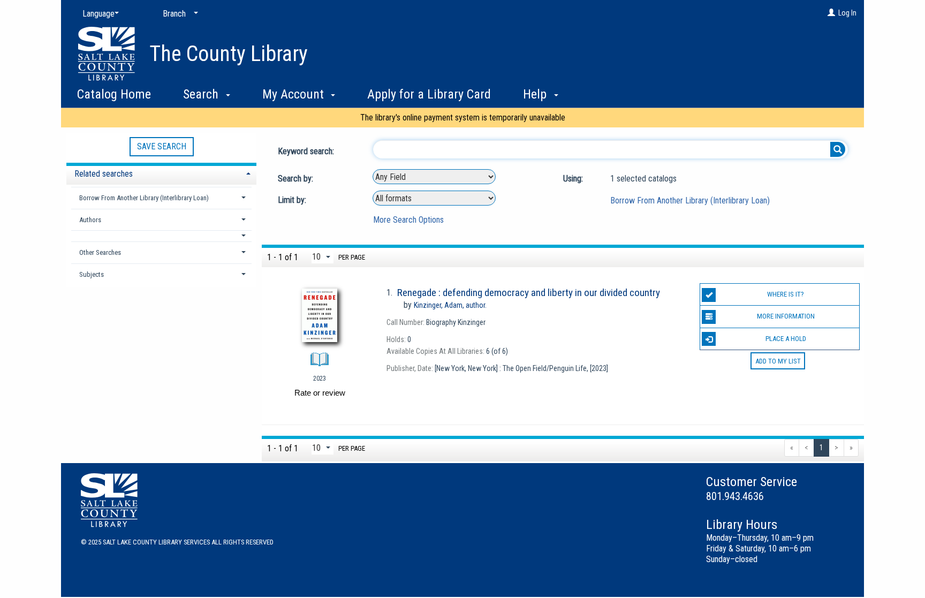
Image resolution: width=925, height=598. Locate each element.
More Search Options (408, 220)
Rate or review (319, 393)
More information (786, 316)
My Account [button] (294, 94)
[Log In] (831, 13)
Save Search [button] (161, 146)
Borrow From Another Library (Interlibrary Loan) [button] (144, 198)
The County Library (228, 53)
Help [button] (536, 94)
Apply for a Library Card (429, 94)
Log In (847, 13)
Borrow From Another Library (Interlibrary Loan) (690, 200)
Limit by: (293, 200)
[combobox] (434, 176)
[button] (161, 235)
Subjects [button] (91, 274)
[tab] (161, 173)
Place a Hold (785, 339)
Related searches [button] (103, 174)
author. (450, 305)
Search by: (296, 178)
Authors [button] (90, 220)
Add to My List (778, 361)
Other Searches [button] (100, 252)
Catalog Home (114, 94)
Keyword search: (307, 151)
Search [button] (202, 94)
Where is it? (785, 294)
